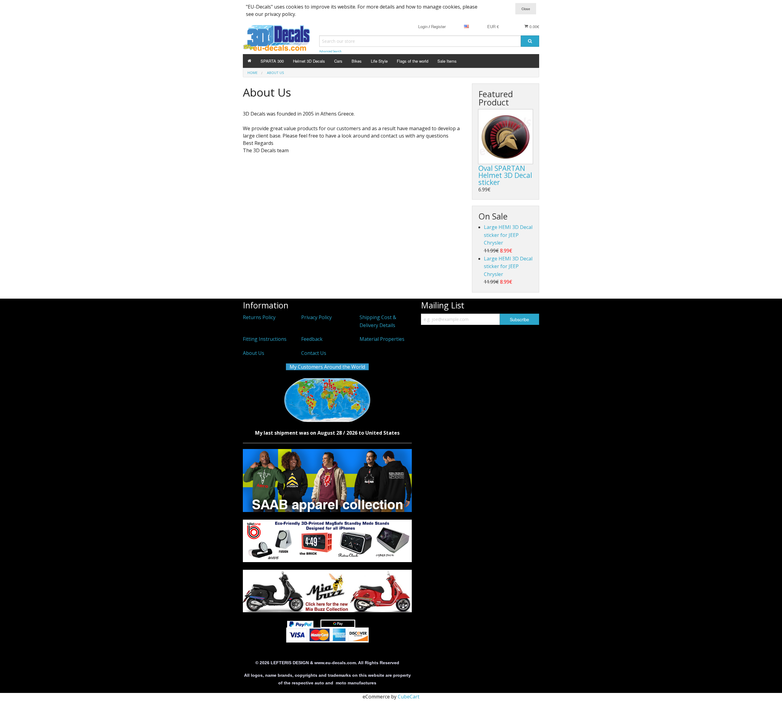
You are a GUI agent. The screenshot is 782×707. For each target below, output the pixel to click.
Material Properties (382, 339)
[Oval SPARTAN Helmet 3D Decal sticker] (505, 136)
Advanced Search (330, 51)
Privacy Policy (316, 317)
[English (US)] (466, 26)
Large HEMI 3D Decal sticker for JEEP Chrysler (508, 235)
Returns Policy (259, 317)
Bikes (357, 61)
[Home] (249, 61)
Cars (338, 61)
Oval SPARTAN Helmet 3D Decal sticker (505, 175)
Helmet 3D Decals (309, 61)
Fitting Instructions (265, 339)
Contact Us (313, 353)
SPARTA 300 (272, 61)
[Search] (530, 41)
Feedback (312, 339)
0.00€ (533, 26)
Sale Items (447, 61)
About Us (253, 353)
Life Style (379, 61)
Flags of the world (412, 61)
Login (423, 26)
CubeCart (408, 696)
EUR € (493, 26)
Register (438, 26)
